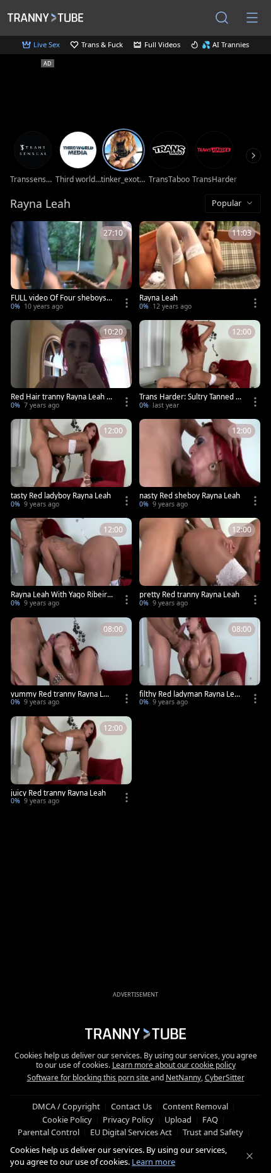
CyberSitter (225, 1077)
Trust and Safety (213, 1132)
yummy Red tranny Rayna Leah (61, 694)
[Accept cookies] (249, 1156)
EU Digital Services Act (131, 1132)
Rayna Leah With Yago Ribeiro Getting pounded (61, 594)
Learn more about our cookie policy (174, 1065)
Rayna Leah (158, 298)
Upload (178, 1119)
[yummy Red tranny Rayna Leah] (71, 663)
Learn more (153, 1161)
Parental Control (48, 1132)
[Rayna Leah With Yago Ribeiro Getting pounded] (71, 563)
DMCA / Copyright (66, 1106)
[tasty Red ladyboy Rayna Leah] (71, 464)
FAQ (210, 1119)
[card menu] (126, 303)
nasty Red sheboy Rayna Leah (189, 496)
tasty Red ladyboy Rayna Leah (61, 496)
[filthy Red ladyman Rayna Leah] (199, 663)
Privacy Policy (128, 1119)
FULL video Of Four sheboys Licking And (61, 298)
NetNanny (183, 1077)
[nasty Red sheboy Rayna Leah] (199, 464)
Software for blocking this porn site (89, 1077)
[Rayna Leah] (199, 266)
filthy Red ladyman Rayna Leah (188, 694)
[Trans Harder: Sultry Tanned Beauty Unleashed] (199, 365)
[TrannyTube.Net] (45, 17)
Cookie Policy (67, 1119)
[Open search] (221, 17)
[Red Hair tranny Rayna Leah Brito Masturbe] (71, 365)
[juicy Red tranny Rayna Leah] (71, 762)
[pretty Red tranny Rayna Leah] (199, 563)
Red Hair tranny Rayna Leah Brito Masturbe (61, 397)
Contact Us (131, 1106)
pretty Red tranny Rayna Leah (189, 594)
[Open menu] (252, 17)
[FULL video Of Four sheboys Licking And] (71, 266)
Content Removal (195, 1106)
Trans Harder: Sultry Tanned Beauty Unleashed (189, 397)
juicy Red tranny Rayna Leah (58, 793)
